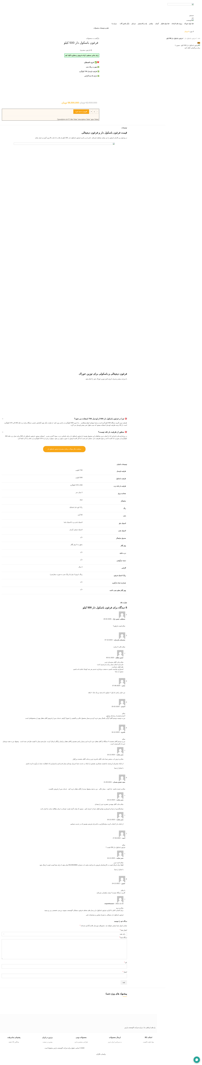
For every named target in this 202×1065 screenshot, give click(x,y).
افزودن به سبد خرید (81, 111)
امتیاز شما (123, 930)
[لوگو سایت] (180, 8)
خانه (199, 38)
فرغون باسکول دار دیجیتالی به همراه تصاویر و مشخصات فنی (104, 915)
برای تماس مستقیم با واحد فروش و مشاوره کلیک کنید (81, 55)
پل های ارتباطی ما (149, 1027)
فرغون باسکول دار (190, 38)
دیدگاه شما (123, 937)
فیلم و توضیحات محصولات (101, 28)
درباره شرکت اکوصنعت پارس (133, 1027)
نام (125, 962)
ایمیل (125, 972)
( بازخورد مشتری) (86, 50)
